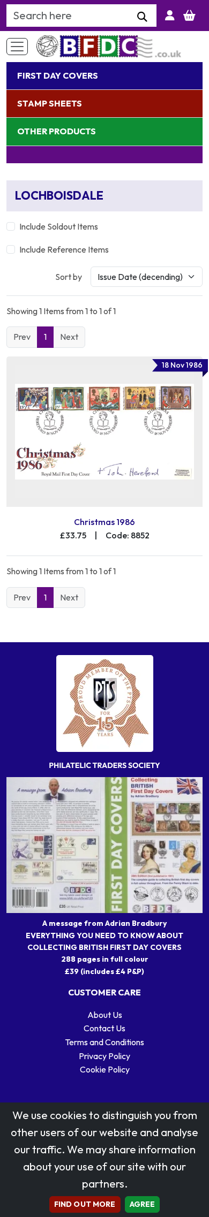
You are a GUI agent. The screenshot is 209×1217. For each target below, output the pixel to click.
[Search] (142, 17)
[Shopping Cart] (189, 15)
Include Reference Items (64, 249)
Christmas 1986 (104, 521)
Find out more (85, 1204)
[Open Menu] (17, 46)
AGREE (142, 1204)
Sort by (68, 276)
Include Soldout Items (58, 226)
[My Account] (170, 15)
